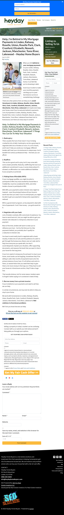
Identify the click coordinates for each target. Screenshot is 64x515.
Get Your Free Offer (50, 31)
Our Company (46, 20)
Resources (60, 466)
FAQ (62, 464)
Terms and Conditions (29, 368)
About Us (53, 20)
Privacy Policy (17, 368)
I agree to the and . (20, 368)
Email (24, 416)
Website (5, 422)
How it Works (31, 20)
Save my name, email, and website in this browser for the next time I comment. (20, 432)
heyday (6, 59)
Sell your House (32, 23)
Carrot (31, 509)
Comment (6, 392)
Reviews (39, 20)
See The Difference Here (53, 62)
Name (4, 416)
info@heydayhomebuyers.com (11, 479)
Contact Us (59, 31)
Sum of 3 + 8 (6, 436)
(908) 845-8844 (57, 28)
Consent (6, 346)
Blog (61, 473)
